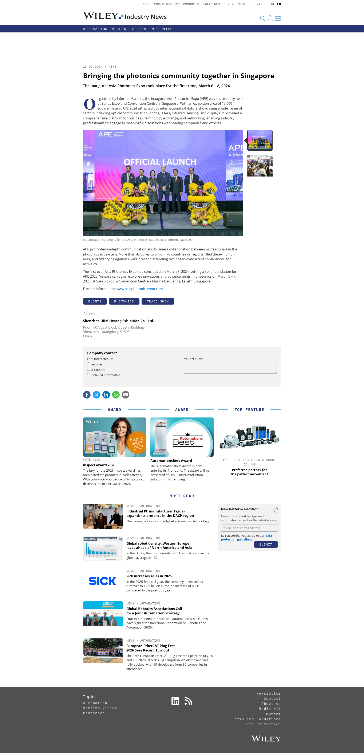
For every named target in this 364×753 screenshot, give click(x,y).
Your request (193, 359)
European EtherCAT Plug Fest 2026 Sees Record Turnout (150, 648)
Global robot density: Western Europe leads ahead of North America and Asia (159, 545)
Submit (266, 544)
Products (191, 4)
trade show (158, 301)
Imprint (272, 714)
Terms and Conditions (256, 719)
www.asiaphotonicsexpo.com (139, 288)
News (147, 4)
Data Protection (262, 724)
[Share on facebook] (87, 395)
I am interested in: (100, 359)
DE (273, 4)
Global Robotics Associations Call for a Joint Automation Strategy (154, 610)
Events (256, 4)
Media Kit (270, 708)
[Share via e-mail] (125, 395)
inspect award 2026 (99, 465)
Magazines (211, 4)
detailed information (105, 375)
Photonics (162, 29)
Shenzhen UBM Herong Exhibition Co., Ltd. (118, 320)
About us (271, 703)
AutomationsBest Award (171, 460)
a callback (98, 370)
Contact (272, 698)
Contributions (167, 4)
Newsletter (269, 693)
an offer (96, 364)
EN (279, 4)
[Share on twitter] (96, 395)
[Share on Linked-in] (106, 395)
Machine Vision (129, 29)
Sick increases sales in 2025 (149, 576)
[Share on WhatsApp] (116, 395)
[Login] (270, 18)
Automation (95, 29)
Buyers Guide (235, 4)
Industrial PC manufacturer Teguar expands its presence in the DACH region (160, 513)
